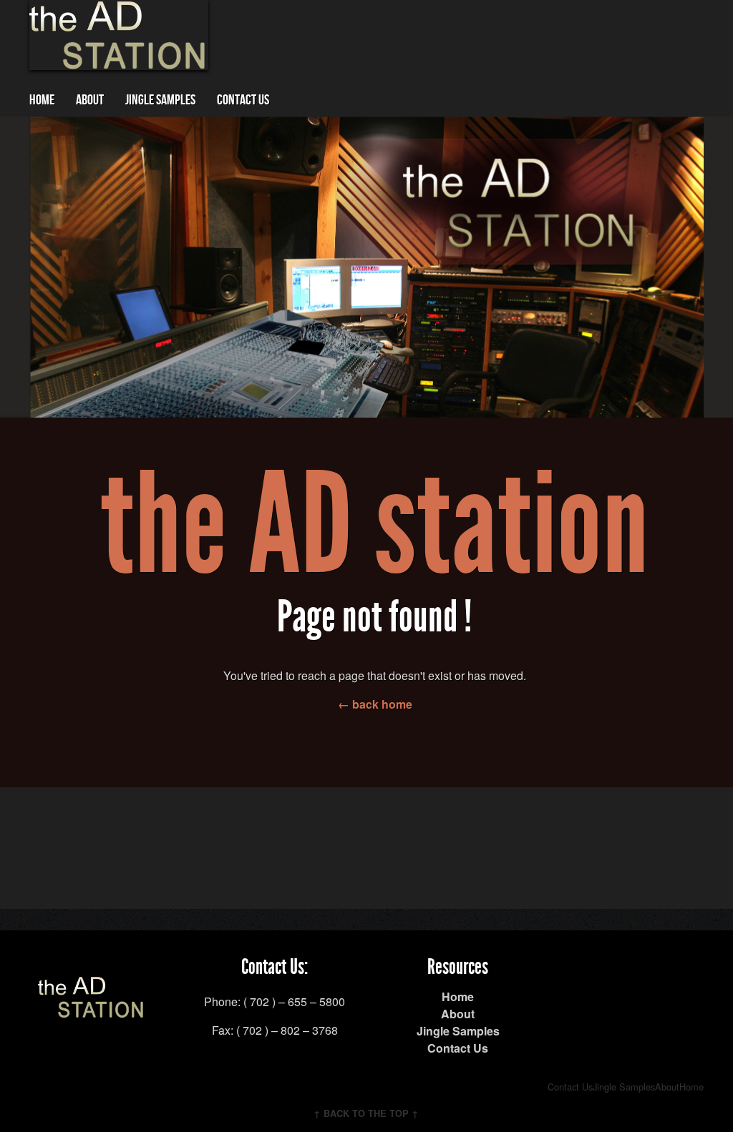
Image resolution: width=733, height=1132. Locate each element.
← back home (375, 704)
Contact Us (243, 100)
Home (41, 100)
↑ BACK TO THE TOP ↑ (366, 1113)
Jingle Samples (160, 100)
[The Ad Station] (91, 1009)
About (90, 100)
